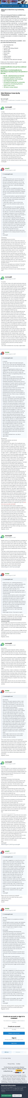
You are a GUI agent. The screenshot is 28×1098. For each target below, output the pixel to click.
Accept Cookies (7, 1095)
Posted (10, 109)
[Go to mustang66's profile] (2, 108)
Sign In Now (14, 1043)
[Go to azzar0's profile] (2, 169)
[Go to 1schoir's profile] (2, 353)
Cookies (18, 1063)
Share (7, 1052)
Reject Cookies (17, 1095)
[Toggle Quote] (3, 174)
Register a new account (14, 1033)
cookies (11, 1087)
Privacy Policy (11, 1063)
